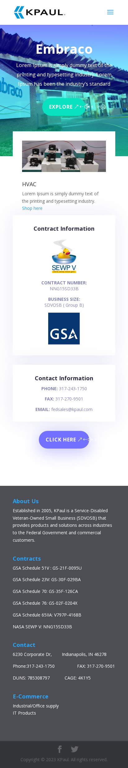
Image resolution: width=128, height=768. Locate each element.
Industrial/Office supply (36, 706)
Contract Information (64, 228)
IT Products (24, 713)
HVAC (29, 184)
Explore (61, 106)
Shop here (32, 208)
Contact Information (64, 378)
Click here (61, 439)
